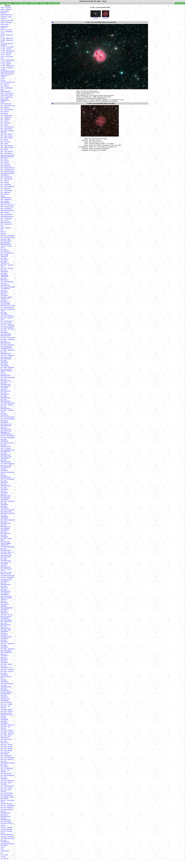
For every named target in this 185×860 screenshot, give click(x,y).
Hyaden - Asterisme (6, 29)
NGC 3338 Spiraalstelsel (7, 377)
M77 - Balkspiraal (5, 188)
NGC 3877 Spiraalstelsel (7, 435)
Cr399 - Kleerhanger (6, 22)
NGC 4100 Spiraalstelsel (7, 463)
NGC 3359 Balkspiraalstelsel (6, 383)
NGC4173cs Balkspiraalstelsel (6, 815)
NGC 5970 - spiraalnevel (7, 649)
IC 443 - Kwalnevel (6, 62)
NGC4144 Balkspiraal (7, 809)
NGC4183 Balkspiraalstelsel (6, 818)
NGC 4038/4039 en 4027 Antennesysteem (7, 450)
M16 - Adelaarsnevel (6, 115)
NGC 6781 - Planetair (7, 704)
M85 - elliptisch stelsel (7, 206)
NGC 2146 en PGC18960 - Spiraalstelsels (8, 287)
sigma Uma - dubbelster (7, 836)
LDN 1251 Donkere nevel (8, 82)
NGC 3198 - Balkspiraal (7, 367)
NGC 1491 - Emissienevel (4, 258)
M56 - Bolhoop (5, 162)
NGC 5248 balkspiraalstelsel (5, 590)
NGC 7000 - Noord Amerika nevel (6, 736)
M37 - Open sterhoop (6, 136)
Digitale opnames (23, 3)
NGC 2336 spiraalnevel (7, 307)
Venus (2, 849)
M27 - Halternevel (6, 123)
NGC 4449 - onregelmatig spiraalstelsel (4, 516)
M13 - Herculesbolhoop (7, 109)
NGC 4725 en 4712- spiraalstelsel (6, 563)
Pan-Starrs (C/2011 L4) (7, 823)
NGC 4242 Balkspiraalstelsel (6, 485)
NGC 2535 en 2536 (6, 323)
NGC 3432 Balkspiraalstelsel (6, 390)
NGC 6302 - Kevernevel (7, 669)
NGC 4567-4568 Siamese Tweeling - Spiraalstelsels (6, 543)
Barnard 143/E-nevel (6, 14)
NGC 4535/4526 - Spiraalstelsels (5, 529)
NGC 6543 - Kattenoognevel (5, 689)
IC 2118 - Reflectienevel (7, 51)
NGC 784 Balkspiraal (6, 795)
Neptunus (3, 233)
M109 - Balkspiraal (6, 103)
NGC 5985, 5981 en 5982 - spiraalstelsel (6, 651)
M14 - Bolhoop (5, 111)
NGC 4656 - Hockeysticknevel (6, 559)
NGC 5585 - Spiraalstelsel (4, 612)
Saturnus (3, 825)
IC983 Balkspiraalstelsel (7, 73)
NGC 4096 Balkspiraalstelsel (6, 461)
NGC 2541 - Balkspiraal (7, 325)
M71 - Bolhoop (5, 180)
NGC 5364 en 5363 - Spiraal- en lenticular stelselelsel (6, 598)
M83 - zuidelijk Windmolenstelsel (6, 202)
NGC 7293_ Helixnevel (7, 759)
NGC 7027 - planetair (6, 748)
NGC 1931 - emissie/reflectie (5, 284)
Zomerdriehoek (5, 851)
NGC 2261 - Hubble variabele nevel (6, 297)
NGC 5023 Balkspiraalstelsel (6, 583)
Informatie (9, 3)
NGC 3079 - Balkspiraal (7, 355)
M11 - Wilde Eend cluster (8, 105)
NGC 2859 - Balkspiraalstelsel (6, 342)
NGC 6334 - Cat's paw (7, 671)
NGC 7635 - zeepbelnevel (4, 778)
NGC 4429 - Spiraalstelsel (4, 507)
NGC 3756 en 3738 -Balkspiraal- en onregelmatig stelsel (6, 432)
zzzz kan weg (4, 858)
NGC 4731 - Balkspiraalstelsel (6, 566)
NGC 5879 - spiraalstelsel (4, 634)
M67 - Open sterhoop (6, 179)
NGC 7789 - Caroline (6, 788)
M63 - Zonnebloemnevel (7, 169)
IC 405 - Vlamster (6, 54)
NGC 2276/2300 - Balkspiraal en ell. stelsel (8, 304)
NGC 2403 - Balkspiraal (7, 316)
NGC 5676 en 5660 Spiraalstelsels (6, 617)
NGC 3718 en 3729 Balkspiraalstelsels (6, 424)
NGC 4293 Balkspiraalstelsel (6, 495)
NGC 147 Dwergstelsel (7, 253)
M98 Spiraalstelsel (6, 222)
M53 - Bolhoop (5, 160)
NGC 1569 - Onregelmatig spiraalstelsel (4, 275)
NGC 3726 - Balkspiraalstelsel (6, 428)
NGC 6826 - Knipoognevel (4, 722)
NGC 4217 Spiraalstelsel (7, 479)
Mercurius (3, 231)
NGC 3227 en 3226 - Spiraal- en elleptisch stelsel (6, 371)
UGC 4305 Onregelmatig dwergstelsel (7, 844)
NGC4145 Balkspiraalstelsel (6, 812)
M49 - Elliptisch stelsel (7, 147)
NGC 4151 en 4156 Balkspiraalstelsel (6, 466)
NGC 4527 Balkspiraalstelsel (6, 525)
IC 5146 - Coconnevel (7, 67)
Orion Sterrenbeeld (6, 821)
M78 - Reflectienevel (6, 190)
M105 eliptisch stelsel (7, 95)
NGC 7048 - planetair (6, 750)
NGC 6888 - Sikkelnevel (7, 725)
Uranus (3, 847)
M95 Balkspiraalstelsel (7, 216)
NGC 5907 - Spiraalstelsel (4, 640)
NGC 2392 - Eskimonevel (4, 313)
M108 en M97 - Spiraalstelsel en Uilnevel (5, 100)
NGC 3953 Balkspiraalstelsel (6, 445)
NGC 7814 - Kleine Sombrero (6, 790)
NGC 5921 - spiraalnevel (7, 643)
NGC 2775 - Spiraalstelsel (4, 331)
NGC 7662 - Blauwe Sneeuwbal (6, 783)
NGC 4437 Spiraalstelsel (7, 510)
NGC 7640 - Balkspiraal (7, 780)
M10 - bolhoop (5, 86)
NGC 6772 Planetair (6, 702)
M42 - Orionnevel (5, 141)
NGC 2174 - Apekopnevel (4, 291)
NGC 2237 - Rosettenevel (4, 294)
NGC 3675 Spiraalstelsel (7, 419)
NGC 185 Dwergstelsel (7, 281)
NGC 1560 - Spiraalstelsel (4, 271)
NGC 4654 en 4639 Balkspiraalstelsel (6, 556)
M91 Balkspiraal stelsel (7, 210)
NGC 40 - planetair (6, 448)
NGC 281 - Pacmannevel (8, 337)
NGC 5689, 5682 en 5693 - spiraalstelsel (6, 620)
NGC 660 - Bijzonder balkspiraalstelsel (6, 692)
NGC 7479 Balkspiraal (7, 768)
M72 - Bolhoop (5, 182)
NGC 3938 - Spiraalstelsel (4, 440)
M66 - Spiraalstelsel (6, 177)
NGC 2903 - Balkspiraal (7, 345)
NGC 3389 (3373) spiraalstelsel (5, 386)
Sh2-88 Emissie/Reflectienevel (7, 833)
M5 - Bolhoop (4, 149)
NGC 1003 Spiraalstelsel (7, 237)
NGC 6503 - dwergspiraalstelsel (6, 686)
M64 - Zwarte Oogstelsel (7, 171)
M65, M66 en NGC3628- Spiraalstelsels (7, 174)
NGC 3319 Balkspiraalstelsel (6, 374)
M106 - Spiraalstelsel (6, 97)
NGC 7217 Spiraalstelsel (7, 757)
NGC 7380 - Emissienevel (4, 765)
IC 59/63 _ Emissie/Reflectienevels (7, 70)
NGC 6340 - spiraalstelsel (4, 674)
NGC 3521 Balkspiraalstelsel (6, 400)
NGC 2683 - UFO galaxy (7, 329)
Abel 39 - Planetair (6, 7)
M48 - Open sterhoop (6, 145)
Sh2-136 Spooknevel (6, 829)
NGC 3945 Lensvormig (7, 443)
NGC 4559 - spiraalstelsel (4, 536)
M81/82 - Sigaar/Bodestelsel (6, 196)
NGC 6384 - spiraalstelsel (4, 680)
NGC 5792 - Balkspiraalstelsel (6, 627)
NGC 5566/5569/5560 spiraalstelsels (7, 608)
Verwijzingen (43, 3)
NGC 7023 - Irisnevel (6, 744)
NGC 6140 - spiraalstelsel (4, 661)
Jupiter (2, 78)
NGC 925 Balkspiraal (6, 803)
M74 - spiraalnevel (6, 184)
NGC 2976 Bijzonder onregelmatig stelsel (6, 347)
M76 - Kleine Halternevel (7, 186)
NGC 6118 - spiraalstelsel (4, 658)
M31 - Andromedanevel (7, 127)
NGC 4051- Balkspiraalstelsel (6, 454)
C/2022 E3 (4, 18)
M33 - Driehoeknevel (6, 129)
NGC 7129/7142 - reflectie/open (5, 753)
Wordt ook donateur (53, 3)
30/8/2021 (95, 18)
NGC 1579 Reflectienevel (5, 279)
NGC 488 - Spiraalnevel (7, 577)
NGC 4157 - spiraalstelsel (4, 469)
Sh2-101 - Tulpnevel (6, 827)
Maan (2, 226)
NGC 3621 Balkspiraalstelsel (6, 407)
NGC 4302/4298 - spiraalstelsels (5, 498)
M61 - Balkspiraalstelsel (7, 167)
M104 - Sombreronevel (7, 93)
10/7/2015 (105, 18)
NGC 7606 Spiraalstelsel (7, 775)
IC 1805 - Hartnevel (6, 49)
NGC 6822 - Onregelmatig (4, 718)
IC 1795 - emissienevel (7, 47)
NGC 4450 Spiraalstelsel (7, 520)
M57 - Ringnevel (5, 164)
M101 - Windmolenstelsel (6, 90)
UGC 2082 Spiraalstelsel (7, 838)
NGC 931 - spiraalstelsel (7, 805)
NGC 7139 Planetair (6, 755)
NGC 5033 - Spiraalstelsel (4, 587)
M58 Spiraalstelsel (6, 166)
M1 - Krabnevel (5, 84)
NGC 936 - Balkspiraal (7, 807)
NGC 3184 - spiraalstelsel (4, 361)
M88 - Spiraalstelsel (6, 208)
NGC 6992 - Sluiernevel (7, 734)
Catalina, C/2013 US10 (7, 20)
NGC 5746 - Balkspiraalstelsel (6, 624)
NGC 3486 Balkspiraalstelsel (6, 397)
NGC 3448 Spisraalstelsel (5, 393)
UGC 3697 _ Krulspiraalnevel (5, 841)
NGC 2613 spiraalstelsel (7, 327)
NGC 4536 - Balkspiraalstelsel (6, 532)
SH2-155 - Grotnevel (6, 831)
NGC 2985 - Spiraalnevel (7, 350)
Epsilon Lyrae (4, 24)
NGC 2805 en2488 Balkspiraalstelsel (6, 334)
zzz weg (3, 856)
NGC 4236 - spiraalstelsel (4, 481)
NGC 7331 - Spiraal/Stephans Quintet (8, 762)
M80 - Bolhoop (5, 194)
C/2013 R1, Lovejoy (6, 16)
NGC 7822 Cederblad (6, 793)
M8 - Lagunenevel (6, 192)
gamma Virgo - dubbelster (5, 27)
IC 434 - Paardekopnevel (7, 60)
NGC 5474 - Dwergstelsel (4, 601)
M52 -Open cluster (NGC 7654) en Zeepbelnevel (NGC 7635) (7, 157)
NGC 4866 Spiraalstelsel (7, 575)
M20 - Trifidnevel (5, 119)
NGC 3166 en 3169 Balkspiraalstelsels (6, 358)
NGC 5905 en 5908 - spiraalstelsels (6, 637)
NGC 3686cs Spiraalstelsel (4, 421)
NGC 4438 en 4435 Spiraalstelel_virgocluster (8, 512)
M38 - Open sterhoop (6, 138)
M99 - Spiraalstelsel (6, 224)
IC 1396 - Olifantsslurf (7, 38)
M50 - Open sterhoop (6, 151)
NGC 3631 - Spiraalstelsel (4, 414)
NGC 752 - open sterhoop (5, 770)
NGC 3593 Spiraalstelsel (7, 403)
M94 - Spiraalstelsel (6, 214)
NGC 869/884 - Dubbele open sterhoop (7, 797)
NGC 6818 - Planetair (7, 711)
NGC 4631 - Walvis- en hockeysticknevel (7, 552)
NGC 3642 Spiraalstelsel (7, 417)
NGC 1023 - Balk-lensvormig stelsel (6, 240)
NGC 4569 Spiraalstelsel (7, 547)
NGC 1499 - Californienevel (5, 262)
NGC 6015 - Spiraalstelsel (4, 654)
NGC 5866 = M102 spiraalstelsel (6, 630)
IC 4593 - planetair (6, 64)
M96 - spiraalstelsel (6, 218)
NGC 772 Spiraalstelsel (7, 786)
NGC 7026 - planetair (6, 746)
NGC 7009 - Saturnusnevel (5, 741)
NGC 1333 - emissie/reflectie (5, 250)
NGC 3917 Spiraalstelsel (7, 437)
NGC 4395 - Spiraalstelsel (4, 503)
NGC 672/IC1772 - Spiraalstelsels (6, 699)
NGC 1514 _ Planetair (7, 268)
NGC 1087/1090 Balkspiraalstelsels (6, 243)
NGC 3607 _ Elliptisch (7, 405)
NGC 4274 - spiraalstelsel (4, 491)
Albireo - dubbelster (6, 9)
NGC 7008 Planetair (6, 739)
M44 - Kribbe (4, 143)
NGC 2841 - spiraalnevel (7, 339)
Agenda (3, 3)
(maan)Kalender (34, 3)
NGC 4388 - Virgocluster (7, 501)
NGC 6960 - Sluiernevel (7, 732)
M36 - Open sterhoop (6, 134)
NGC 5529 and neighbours (5, 605)
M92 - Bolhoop (5, 212)
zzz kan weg (4, 854)
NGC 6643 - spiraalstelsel (4, 696)
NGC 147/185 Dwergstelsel (4, 255)
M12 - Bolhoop (5, 107)
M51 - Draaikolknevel (6, 153)
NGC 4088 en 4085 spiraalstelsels (6, 457)
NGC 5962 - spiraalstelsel (4, 646)
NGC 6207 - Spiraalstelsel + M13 (6, 666)
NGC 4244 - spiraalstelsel (4, 488)
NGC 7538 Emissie (6, 773)
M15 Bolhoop (4, 113)
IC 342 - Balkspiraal (6, 52)
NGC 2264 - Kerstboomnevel (5, 301)
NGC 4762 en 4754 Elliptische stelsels (6, 573)
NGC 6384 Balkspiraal (7, 683)
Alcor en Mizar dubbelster (5, 12)
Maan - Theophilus (6, 228)
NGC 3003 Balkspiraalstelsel (6, 352)
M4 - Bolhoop (4, 140)
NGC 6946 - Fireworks (7, 730)
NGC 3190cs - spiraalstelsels (5, 364)
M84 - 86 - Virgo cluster (7, 205)
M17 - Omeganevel (6, 117)
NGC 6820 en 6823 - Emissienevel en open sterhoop (7, 715)
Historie (15, 3)
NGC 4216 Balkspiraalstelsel (6, 476)
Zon (2, 853)
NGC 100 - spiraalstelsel (7, 235)
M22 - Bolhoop (5, 121)
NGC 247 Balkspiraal (6, 321)
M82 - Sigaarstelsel (6, 199)
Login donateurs (179, 3)
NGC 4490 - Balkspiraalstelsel (6, 522)
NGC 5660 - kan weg (6, 614)
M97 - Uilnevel (5, 220)
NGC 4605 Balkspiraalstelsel (6, 549)
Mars (2, 230)
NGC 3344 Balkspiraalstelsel (6, 380)
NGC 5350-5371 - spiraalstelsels (5, 593)
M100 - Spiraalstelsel (6, 88)
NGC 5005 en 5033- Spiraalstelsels (6, 580)
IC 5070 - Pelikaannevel (7, 65)
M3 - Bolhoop (4, 125)
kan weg (3, 80)
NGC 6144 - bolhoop (6, 664)
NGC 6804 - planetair (6, 709)
